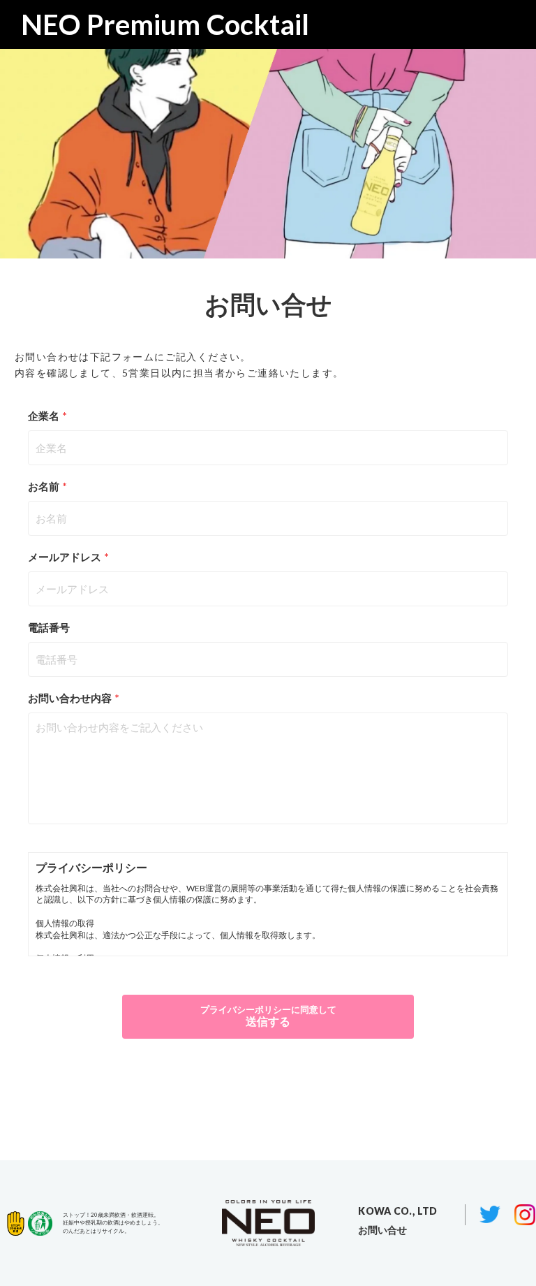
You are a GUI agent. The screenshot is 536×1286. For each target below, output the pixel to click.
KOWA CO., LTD (397, 1211)
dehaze (498, 24)
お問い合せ (382, 1230)
